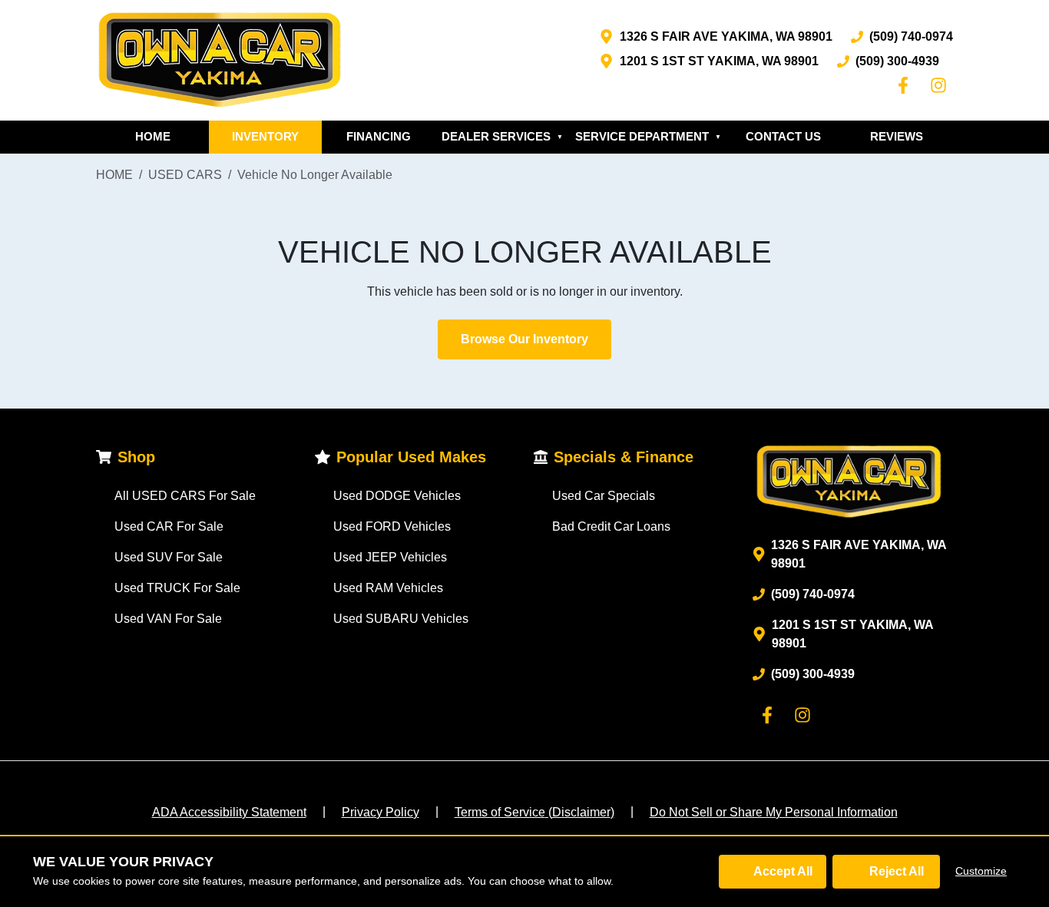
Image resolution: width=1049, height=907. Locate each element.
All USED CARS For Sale (185, 495)
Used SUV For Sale (168, 557)
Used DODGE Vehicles (397, 495)
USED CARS (185, 174)
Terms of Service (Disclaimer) (534, 812)
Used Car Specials (603, 495)
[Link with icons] (906, 85)
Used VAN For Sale (168, 618)
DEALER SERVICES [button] (502, 136)
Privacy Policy (380, 812)
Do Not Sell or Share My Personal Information (774, 812)
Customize (981, 871)
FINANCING (378, 136)
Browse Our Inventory (524, 339)
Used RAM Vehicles (388, 587)
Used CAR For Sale (168, 526)
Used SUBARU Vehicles (400, 618)
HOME (152, 136)
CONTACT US (783, 136)
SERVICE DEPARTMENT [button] (648, 136)
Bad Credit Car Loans (611, 526)
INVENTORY (265, 136)
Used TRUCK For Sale (177, 587)
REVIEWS (896, 136)
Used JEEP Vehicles (390, 557)
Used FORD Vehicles (392, 526)
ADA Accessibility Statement (229, 812)
